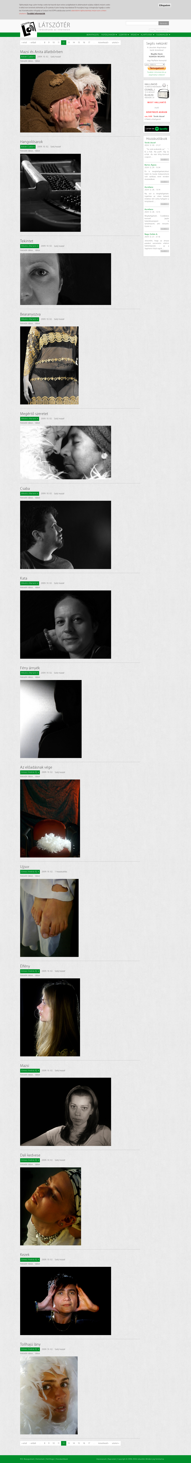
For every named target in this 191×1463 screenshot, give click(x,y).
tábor (37, 61)
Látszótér (54, 25)
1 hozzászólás (61, 872)
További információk (36, 13)
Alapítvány (146, 35)
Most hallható (156, 102)
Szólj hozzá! (56, 57)
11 (59, 42)
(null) (157, 108)
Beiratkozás (93, 35)
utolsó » (115, 42)
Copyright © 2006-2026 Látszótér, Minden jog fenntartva (140, 1459)
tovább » (164, 160)
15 (79, 42)
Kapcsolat (112, 1459)
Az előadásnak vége (36, 767)
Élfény (25, 966)
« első (24, 42)
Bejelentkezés (162, 31)
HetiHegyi (50, 1459)
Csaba (25, 489)
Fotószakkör (108, 35)
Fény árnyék (30, 668)
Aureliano (149, 187)
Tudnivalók (162, 35)
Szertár (123, 35)
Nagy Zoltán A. (151, 234)
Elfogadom (164, 5)
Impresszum (101, 1459)
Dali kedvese (30, 1155)
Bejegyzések (29, 1459)
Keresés (163, 23)
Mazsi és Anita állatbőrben (41, 52)
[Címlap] (29, 29)
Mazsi (24, 1066)
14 (74, 42)
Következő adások (156, 112)
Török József (158, 116)
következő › (103, 42)
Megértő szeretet (34, 414)
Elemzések (40, 1459)
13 (69, 42)
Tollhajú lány (30, 1344)
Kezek (24, 1255)
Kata (23, 578)
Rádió (134, 35)
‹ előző (33, 42)
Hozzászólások (62, 1459)
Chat (152, 31)
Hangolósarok (31, 142)
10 (53, 42)
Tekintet (26, 241)
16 (84, 42)
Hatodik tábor (26, 61)
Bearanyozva (30, 314)
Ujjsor (24, 867)
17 (89, 42)
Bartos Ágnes (151, 165)
